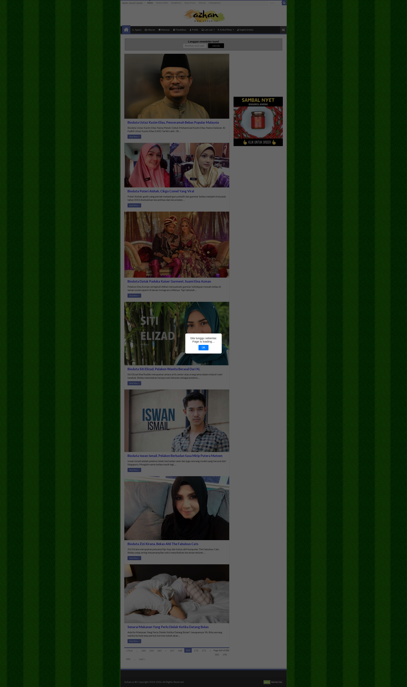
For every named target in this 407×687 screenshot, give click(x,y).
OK (203, 347)
